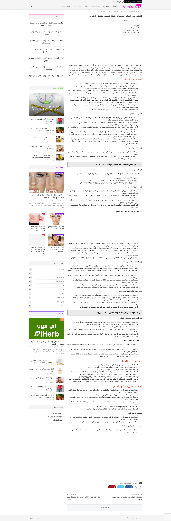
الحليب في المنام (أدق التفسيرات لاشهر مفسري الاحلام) (126, 498)
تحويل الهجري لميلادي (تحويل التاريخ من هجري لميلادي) (46, 50)
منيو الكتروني (57, 420)
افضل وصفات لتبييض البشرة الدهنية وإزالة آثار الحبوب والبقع (48, 196)
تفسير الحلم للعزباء (133, 30)
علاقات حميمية (65, 6)
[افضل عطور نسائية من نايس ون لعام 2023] (60, 371)
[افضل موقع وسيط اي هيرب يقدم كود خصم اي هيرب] (46, 328)
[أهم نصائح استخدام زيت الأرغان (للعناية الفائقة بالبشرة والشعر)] (60, 157)
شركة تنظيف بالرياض (55, 416)
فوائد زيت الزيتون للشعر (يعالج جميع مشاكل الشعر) (41, 138)
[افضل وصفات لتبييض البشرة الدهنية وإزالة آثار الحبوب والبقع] (46, 182)
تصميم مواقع (57, 413)
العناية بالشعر (60, 277)
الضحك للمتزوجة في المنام (131, 32)
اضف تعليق (104, 507)
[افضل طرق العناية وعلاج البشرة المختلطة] (56, 219)
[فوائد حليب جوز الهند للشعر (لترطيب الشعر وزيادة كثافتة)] (60, 148)
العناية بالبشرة (59, 173)
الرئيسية (116, 6)
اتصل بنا (116, 1)
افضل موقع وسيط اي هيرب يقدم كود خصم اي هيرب (47, 342)
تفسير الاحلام (60, 269)
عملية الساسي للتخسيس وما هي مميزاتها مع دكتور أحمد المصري (46, 107)
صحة (86, 6)
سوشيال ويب (32, 518)
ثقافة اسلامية (60, 306)
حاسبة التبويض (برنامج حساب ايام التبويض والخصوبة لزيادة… (46, 33)
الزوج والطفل (60, 301)
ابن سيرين (135, 483)
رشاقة (46, 102)
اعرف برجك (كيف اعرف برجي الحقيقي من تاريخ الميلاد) (46, 77)
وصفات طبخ (106, 6)
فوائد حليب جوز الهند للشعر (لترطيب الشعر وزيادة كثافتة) (42, 147)
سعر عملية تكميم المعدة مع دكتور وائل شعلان (42, 120)
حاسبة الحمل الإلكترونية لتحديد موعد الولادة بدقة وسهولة (46, 24)
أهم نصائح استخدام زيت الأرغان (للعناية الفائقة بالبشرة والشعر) (43, 156)
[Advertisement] (104, 50)
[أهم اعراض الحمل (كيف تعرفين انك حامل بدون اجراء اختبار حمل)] (37, 219)
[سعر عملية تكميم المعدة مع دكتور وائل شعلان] (60, 121)
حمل (43, 214)
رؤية (121, 483)
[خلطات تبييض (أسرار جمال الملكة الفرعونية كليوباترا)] (56, 240)
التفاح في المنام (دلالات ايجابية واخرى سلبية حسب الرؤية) (83, 498)
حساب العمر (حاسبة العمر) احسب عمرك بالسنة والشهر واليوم (46, 68)
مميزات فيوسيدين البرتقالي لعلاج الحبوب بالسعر (42, 378)
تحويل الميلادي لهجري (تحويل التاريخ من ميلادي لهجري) (46, 59)
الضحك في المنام (134, 28)
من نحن (121, 1)
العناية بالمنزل (78, 6)
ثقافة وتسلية (95, 6)
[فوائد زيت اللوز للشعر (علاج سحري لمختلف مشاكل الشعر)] (60, 130)
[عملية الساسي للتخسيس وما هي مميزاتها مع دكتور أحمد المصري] (46, 104)
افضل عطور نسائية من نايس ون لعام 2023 (41, 370)
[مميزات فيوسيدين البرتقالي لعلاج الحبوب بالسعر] (60, 380)
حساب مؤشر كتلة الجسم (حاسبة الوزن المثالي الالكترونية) (46, 42)
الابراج (62, 285)
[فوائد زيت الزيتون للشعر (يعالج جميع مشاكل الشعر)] (60, 139)
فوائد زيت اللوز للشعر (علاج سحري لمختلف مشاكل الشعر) (42, 129)
